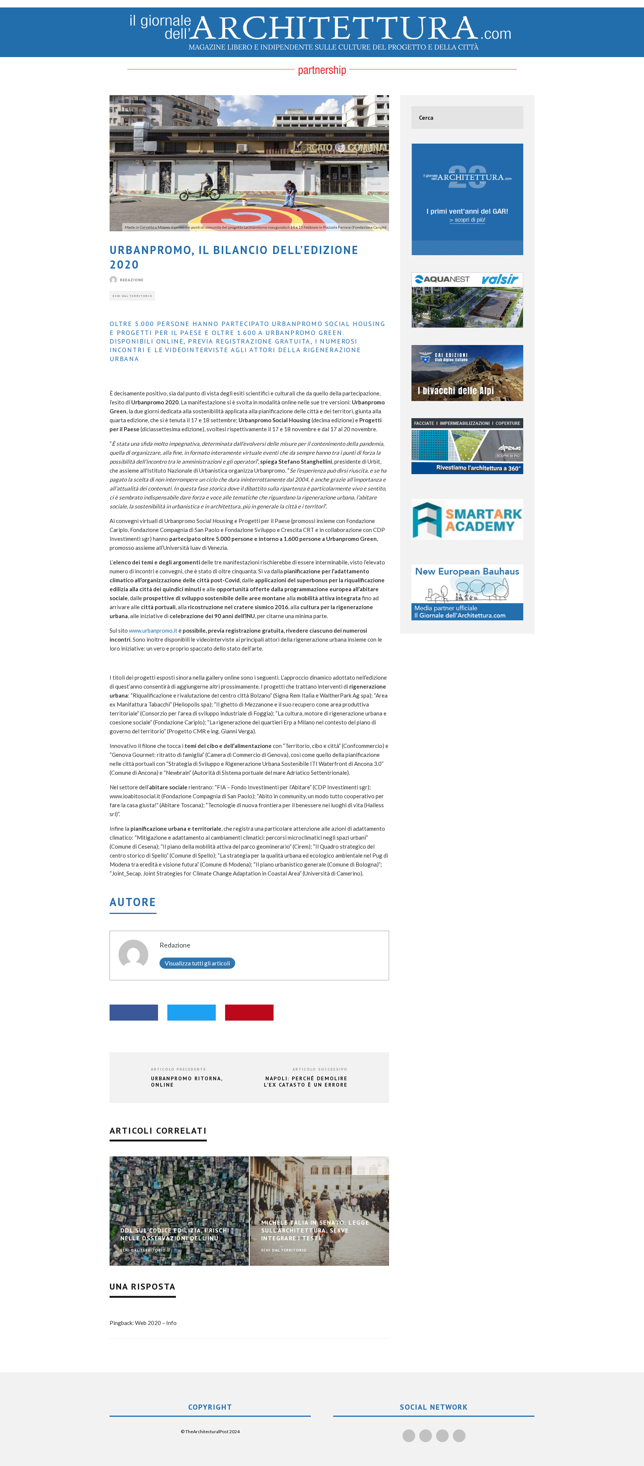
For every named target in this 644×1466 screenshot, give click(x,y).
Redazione (131, 280)
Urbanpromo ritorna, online (186, 1081)
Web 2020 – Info (156, 1322)
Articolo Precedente (178, 1069)
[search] (512, 117)
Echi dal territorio (132, 296)
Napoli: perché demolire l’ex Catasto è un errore (306, 1081)
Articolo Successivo (320, 1069)
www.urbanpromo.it (153, 630)
